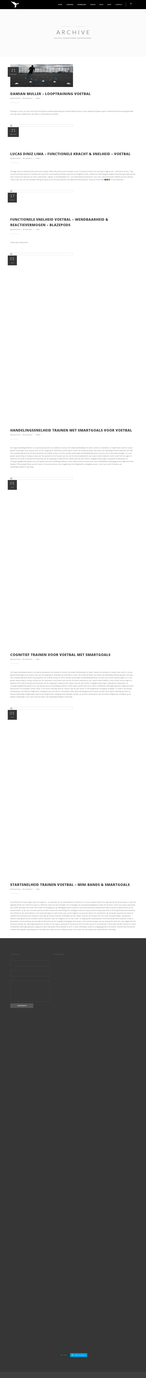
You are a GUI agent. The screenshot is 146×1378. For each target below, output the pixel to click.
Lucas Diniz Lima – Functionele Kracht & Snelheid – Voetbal (70, 154)
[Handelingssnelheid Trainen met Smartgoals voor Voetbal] (41, 338)
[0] (130, 4)
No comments (27, 98)
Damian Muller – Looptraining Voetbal (50, 93)
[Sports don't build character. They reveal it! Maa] (86, 1298)
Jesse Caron (16, 98)
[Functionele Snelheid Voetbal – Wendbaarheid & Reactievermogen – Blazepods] (41, 201)
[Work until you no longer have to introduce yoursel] (86, 1134)
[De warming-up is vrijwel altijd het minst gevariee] (73, 1183)
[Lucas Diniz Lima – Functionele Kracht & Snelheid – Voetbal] (41, 135)
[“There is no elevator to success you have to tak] (59, 1034)
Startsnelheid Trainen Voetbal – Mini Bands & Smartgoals (70, 884)
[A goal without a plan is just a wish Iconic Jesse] (59, 1260)
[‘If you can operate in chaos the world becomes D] (86, 1003)
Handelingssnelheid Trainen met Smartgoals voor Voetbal (71, 430)
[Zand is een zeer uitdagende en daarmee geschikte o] (73, 1040)
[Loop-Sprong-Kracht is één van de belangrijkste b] (59, 1164)
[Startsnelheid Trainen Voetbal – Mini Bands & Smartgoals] (41, 792)
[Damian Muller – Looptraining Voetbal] (41, 75)
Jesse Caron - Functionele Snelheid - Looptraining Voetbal (72, 38)
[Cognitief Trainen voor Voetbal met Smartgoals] (41, 562)
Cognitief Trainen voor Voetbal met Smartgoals (60, 654)
